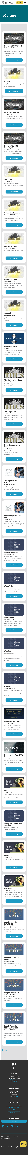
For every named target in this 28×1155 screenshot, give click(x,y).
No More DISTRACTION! (13, 46)
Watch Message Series (14, 91)
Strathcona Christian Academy (14, 1106)
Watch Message (14, 60)
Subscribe (14, 1121)
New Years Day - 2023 (12, 721)
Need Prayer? (23, 1144)
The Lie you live (10, 411)
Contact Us (14, 1081)
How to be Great (10, 346)
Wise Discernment (11, 552)
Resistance (8, 889)
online (16, 1096)
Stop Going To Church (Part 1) (12, 481)
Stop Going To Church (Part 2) (12, 516)
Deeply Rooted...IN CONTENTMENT (11, 993)
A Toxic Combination (12, 213)
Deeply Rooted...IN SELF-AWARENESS (11, 1027)
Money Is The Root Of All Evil (13, 756)
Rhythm (7, 855)
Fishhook (9, 1147)
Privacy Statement (5, 1138)
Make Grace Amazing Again (12, 446)
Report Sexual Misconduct (14, 1111)
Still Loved (8, 179)
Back (6, 1050)
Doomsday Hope (10, 280)
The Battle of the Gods (13, 380)
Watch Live (19, 2)
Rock (18, 1147)
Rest (6, 790)
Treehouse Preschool (14, 1107)
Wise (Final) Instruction (13, 824)
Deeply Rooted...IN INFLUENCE (11, 923)
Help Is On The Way (11, 246)
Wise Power (8, 651)
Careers (14, 1109)
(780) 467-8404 (14, 1080)
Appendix (8, 313)
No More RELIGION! (11, 146)
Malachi (7, 81)
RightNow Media (14, 1112)
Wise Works (8, 586)
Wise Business (9, 686)
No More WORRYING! (12, 112)
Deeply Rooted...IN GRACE (11, 958)
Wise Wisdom (9, 617)
